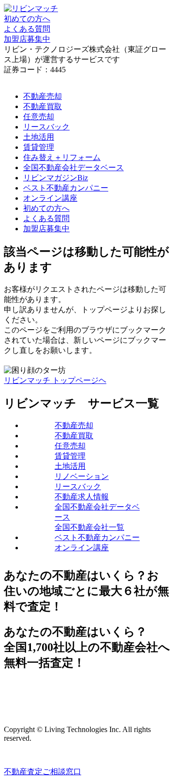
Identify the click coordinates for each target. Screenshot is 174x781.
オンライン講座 (50, 198)
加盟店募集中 (46, 228)
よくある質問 (46, 218)
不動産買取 (42, 106)
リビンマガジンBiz (55, 178)
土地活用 (38, 137)
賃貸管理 (38, 147)
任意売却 (38, 116)
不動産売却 (42, 96)
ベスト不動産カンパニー (65, 188)
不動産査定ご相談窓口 (42, 771)
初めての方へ (46, 208)
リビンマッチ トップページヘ (55, 380)
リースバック (46, 127)
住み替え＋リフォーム (62, 157)
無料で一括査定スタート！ (50, 695)
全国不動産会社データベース (73, 167)
